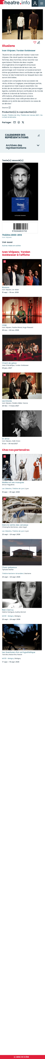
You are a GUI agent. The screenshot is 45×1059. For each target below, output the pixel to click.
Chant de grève (9, 363)
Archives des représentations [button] (16, 146)
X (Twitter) (23, 122)
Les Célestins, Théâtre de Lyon (13, 489)
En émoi (5, 439)
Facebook (18, 122)
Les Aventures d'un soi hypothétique (18, 652)
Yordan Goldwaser (25, 50)
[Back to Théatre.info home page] (15, 2)
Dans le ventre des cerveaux (15, 525)
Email (14, 122)
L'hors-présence (9, 567)
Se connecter (35, 3)
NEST (37, 115)
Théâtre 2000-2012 (12, 235)
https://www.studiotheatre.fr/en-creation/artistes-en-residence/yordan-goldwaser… (6, 108)
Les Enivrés (7, 401)
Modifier (38, 42)
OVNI (4, 325)
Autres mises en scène (11, 245)
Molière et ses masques (13, 482)
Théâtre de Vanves (28, 115)
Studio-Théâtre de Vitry (11, 115)
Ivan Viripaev (7, 237)
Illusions (5, 287)
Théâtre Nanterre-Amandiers (12, 573)
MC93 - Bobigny (8, 616)
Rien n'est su (8, 610)
